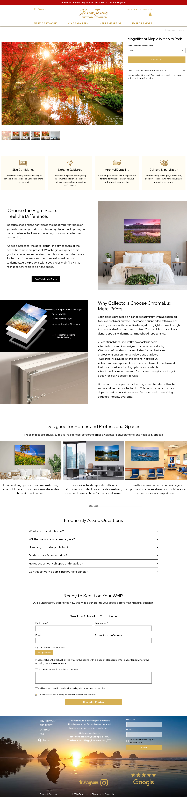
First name (41, 621)
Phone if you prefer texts (108, 633)
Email (38, 633)
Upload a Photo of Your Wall (51, 645)
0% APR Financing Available (138, 9)
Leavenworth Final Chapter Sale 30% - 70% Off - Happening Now (93, 2)
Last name (101, 621)
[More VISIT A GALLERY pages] (89, 23)
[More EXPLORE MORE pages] (152, 23)
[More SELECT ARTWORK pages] (57, 23)
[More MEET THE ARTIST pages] (122, 23)
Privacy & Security (48, 792)
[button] (150, 14)
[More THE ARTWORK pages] (56, 718)
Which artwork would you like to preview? (58, 667)
